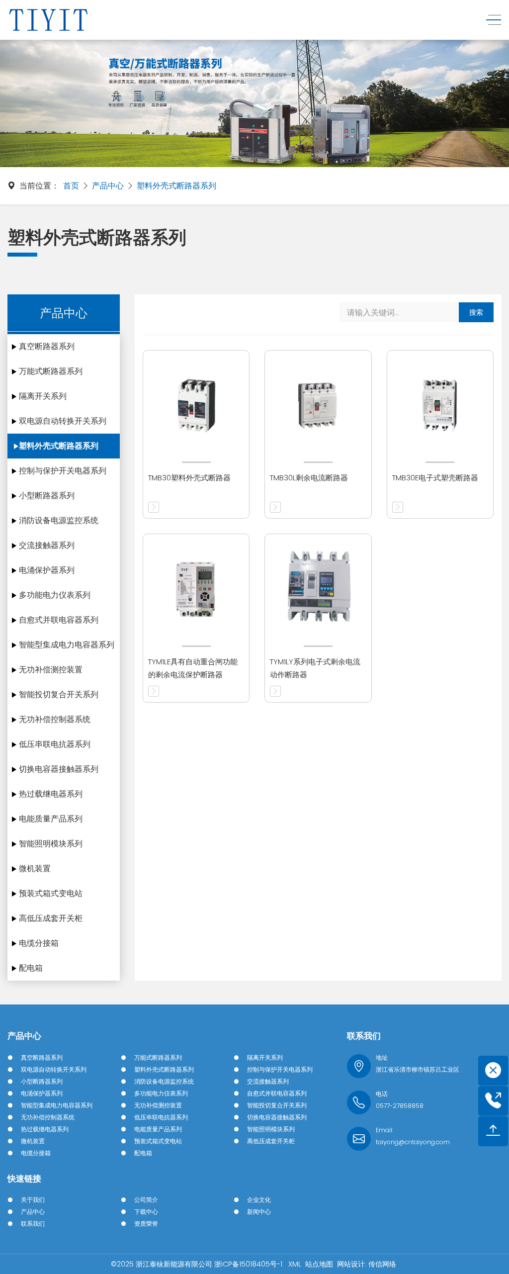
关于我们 (33, 1199)
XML (294, 1264)
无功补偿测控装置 (51, 669)
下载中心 (146, 1211)
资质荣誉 (146, 1223)
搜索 (476, 312)
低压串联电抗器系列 (54, 744)
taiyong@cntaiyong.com (413, 1142)
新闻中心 (259, 1211)
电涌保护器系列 (47, 570)
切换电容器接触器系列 (58, 769)
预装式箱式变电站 (51, 893)
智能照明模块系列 (51, 843)
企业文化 (259, 1199)
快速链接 (24, 1178)
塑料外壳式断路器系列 (176, 185)
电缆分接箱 (39, 943)
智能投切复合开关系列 (58, 694)
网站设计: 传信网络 (366, 1264)
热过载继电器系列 (51, 794)
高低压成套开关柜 (51, 918)
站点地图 (319, 1264)
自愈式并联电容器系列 (58, 620)
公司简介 (146, 1199)
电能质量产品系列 (51, 818)
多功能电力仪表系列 (54, 595)
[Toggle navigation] (491, 20)
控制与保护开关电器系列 (62, 470)
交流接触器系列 (47, 545)
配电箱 (31, 968)
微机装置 (35, 868)
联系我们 (33, 1223)
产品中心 (108, 185)
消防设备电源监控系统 (58, 520)
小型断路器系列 (47, 495)
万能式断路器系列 (51, 371)
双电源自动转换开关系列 (62, 421)
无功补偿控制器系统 (54, 719)
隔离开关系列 (43, 396)
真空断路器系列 (47, 346)
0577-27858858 (400, 1105)
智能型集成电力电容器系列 (66, 644)
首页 (71, 185)
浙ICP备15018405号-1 (249, 1264)
